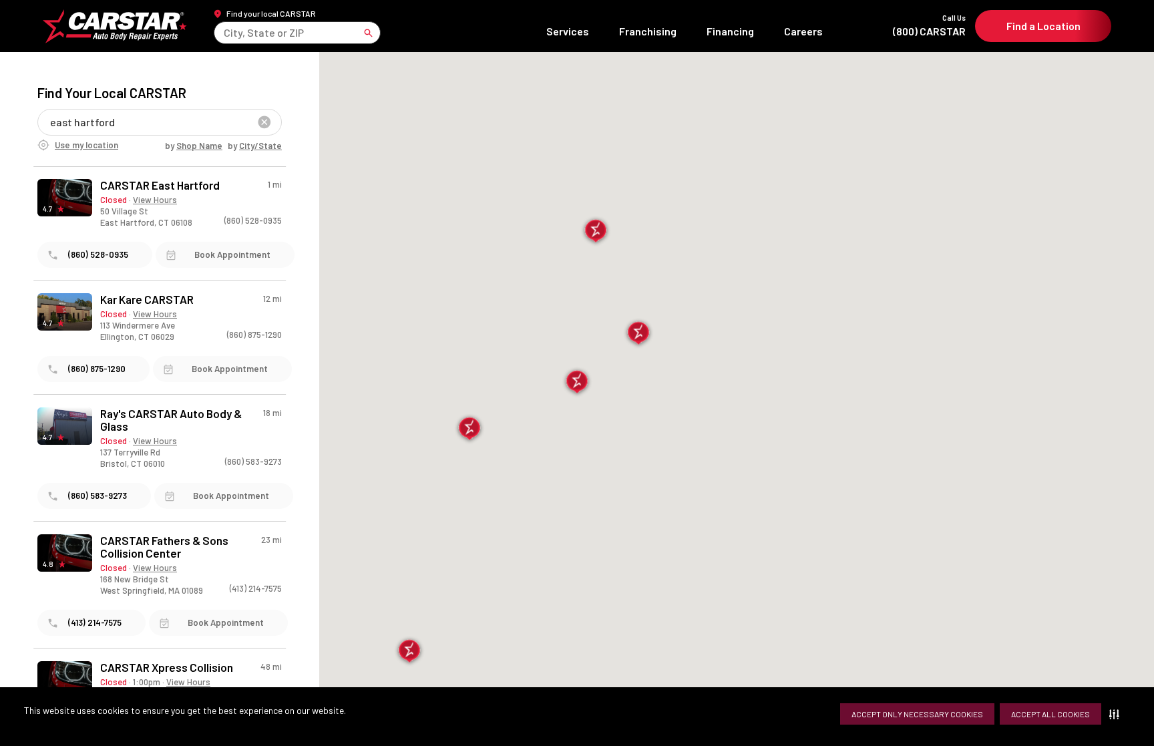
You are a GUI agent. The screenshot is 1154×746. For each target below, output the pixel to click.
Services (567, 31)
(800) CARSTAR (929, 25)
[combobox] (225, 32)
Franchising (648, 31)
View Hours (155, 199)
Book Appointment (232, 254)
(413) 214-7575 (256, 588)
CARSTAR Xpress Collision (166, 667)
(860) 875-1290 (254, 334)
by (193, 145)
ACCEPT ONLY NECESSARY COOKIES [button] (917, 714)
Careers (803, 31)
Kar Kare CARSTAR (147, 299)
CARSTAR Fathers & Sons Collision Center (164, 547)
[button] (1117, 714)
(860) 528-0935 (253, 220)
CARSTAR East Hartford (160, 185)
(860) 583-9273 (253, 461)
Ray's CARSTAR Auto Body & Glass (171, 420)
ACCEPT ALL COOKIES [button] (1050, 714)
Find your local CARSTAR (271, 13)
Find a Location (1043, 25)
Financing (730, 31)
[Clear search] (264, 122)
